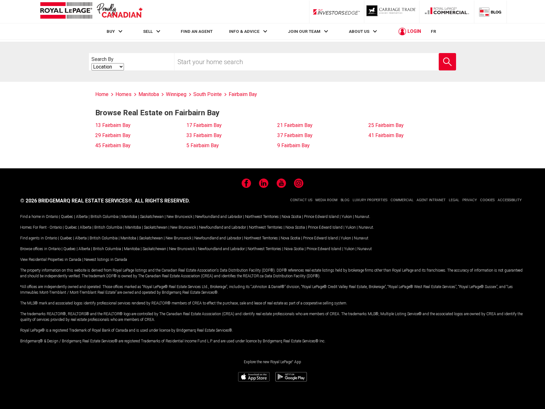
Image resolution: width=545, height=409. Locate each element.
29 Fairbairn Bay (113, 135)
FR (433, 31)
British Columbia (105, 216)
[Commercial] (447, 11)
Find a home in (32, 216)
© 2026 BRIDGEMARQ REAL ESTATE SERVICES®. (76, 201)
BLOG (345, 200)
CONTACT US (301, 200)
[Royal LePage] (91, 11)
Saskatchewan (152, 216)
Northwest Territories (262, 216)
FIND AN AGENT (197, 31)
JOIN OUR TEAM (304, 31)
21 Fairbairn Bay (295, 125)
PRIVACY (469, 200)
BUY (111, 31)
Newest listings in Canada (105, 259)
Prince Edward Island (321, 216)
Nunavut (362, 216)
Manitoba (129, 216)
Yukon (347, 216)
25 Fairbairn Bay (386, 125)
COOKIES (487, 200)
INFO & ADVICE (244, 31)
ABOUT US (359, 31)
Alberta (82, 216)
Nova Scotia (291, 216)
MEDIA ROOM (326, 200)
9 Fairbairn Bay (293, 145)
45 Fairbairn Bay (113, 145)
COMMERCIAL (401, 200)
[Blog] (490, 11)
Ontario (52, 216)
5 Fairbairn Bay (202, 145)
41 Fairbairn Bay (386, 135)
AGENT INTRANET (431, 200)
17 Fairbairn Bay (204, 125)
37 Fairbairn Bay (295, 135)
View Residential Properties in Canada (50, 259)
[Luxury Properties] (391, 11)
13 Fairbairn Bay (113, 125)
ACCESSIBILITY (510, 200)
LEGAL (454, 200)
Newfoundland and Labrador (218, 216)
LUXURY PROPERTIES (370, 200)
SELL (148, 31)
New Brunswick (179, 216)
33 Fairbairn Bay (204, 135)
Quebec (67, 216)
